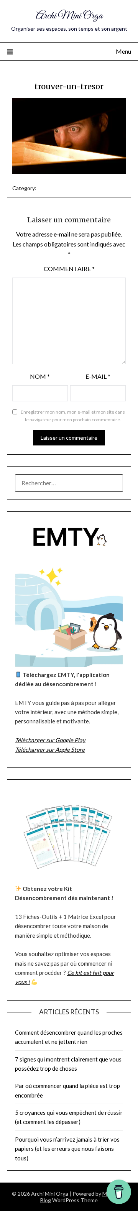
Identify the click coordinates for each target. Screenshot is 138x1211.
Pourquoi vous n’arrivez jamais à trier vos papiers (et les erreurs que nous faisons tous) (67, 1149)
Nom (40, 376)
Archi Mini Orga (69, 16)
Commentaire (69, 268)
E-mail (97, 376)
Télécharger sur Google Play (50, 739)
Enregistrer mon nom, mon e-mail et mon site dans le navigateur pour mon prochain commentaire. (73, 415)
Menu (123, 51)
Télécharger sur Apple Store (50, 749)
